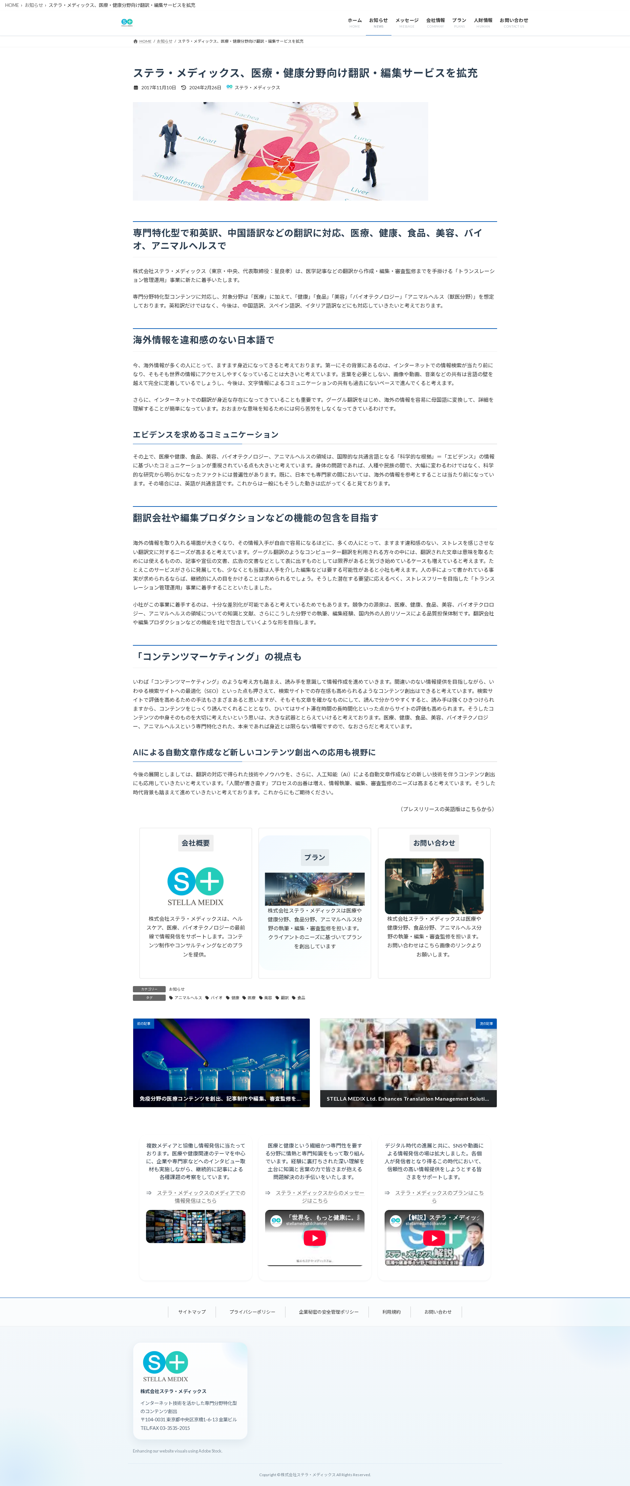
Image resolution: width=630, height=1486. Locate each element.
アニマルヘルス (188, 997)
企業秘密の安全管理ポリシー (329, 1312)
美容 (268, 997)
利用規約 (391, 1312)
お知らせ (34, 5)
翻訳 (285, 997)
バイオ (216, 997)
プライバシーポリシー (252, 1312)
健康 (235, 997)
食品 (301, 997)
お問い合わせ (438, 1312)
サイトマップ (192, 1312)
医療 (252, 997)
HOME (12, 5)
